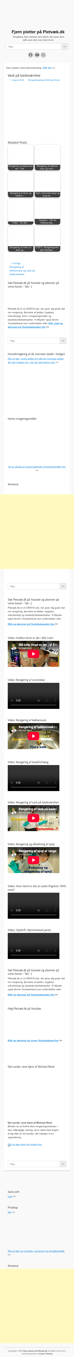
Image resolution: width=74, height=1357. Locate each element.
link (9, 1212)
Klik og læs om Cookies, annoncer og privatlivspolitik (36, 1251)
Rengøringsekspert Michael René (44, 80)
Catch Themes (46, 1354)
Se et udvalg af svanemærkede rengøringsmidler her (37, 466)
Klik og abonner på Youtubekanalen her (31, 624)
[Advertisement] (37, 531)
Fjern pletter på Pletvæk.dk (38, 31)
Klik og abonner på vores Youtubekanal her (33, 1040)
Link (10, 1196)
